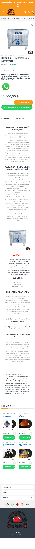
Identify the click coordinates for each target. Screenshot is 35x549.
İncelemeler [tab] (20, 118)
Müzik (4, 413)
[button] (32, 25)
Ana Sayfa (4, 18)
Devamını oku (13, 433)
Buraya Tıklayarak (19, 272)
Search (25, 12)
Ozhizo (23, 55)
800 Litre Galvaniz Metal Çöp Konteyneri (16, 381)
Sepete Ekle (25, 102)
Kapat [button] (17, 6)
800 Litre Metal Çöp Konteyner (13, 383)
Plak (11, 413)
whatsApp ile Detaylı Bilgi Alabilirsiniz (18, 107)
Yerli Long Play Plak (9, 414)
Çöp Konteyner (15, 18)
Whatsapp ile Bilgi (9, 437)
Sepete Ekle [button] (14, 462)
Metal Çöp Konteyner (15, 55)
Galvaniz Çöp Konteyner (15, 389)
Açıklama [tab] (5, 118)
